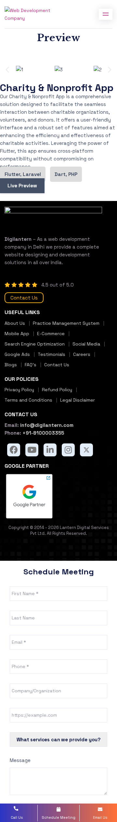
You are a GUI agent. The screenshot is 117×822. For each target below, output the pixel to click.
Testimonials (51, 354)
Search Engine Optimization (35, 344)
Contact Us (24, 298)
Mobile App (17, 333)
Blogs (11, 365)
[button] (7, 70)
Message (20, 760)
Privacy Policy (19, 390)
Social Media (86, 344)
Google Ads (17, 354)
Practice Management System (66, 323)
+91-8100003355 (42, 433)
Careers (81, 354)
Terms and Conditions (28, 400)
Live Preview (22, 185)
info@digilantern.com (46, 425)
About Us (15, 323)
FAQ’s (30, 365)
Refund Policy (57, 390)
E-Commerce (51, 333)
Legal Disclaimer (77, 400)
